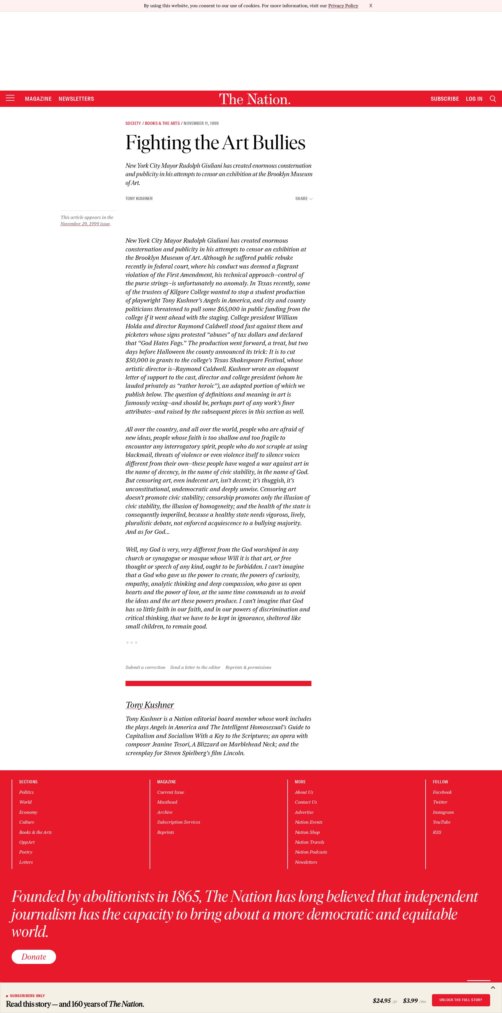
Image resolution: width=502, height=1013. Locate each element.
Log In (474, 98)
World (25, 802)
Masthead (167, 802)
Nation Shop (307, 832)
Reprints (165, 832)
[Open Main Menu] (10, 98)
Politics (26, 792)
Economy (28, 812)
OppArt (27, 842)
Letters (26, 862)
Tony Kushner (139, 198)
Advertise (304, 812)
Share (301, 198)
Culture (26, 822)
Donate (33, 957)
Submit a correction (145, 667)
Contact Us (306, 802)
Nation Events (308, 822)
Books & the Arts (162, 123)
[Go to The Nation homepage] (254, 98)
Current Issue (170, 792)
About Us (304, 792)
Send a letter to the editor (195, 667)
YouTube (442, 822)
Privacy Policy (343, 5)
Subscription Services (178, 822)
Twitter (440, 802)
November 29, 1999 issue (85, 223)
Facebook (442, 792)
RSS (437, 832)
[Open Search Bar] (493, 99)
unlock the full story (461, 1000)
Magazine (38, 98)
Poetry (25, 852)
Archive (165, 812)
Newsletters (76, 98)
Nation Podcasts (311, 852)
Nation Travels (309, 842)
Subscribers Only (27, 996)
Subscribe (445, 98)
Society (133, 123)
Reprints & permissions (248, 667)
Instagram (443, 812)
